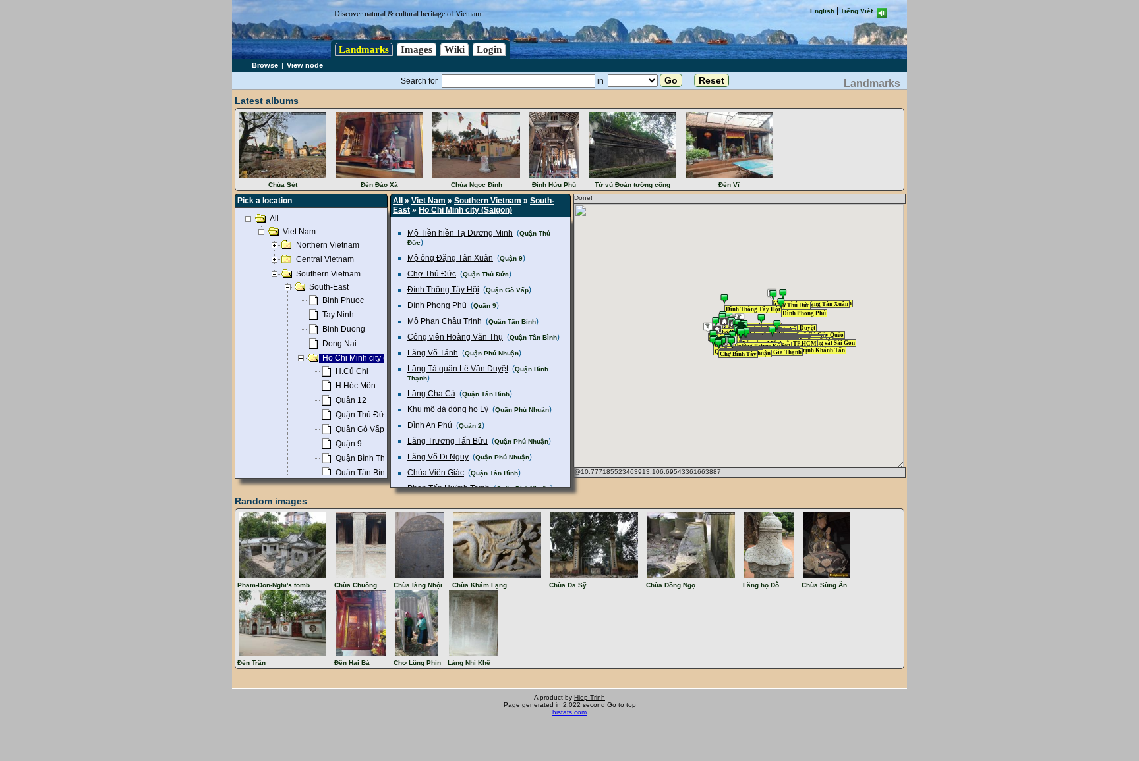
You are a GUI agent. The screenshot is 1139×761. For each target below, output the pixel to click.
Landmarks (364, 49)
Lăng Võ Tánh (432, 352)
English (822, 10)
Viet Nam (428, 200)
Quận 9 (511, 258)
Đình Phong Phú (437, 305)
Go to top (621, 704)
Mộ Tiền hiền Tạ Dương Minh (460, 233)
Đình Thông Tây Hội (443, 289)
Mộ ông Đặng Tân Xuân (450, 258)
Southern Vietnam (487, 200)
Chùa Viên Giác (435, 472)
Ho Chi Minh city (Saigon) (465, 210)
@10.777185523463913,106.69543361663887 (647, 471)
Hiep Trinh (589, 697)
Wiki (454, 49)
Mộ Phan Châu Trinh (444, 321)
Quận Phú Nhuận (492, 353)
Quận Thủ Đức (486, 274)
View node (305, 65)
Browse (265, 65)
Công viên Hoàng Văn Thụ (455, 337)
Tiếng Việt (856, 10)
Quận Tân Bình (512, 321)
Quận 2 (470, 425)
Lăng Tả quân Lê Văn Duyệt (457, 368)
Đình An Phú (429, 425)
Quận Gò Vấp (507, 290)
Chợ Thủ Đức (431, 273)
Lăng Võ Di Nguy (438, 456)
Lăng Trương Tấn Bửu (447, 441)
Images (416, 49)
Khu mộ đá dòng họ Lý (447, 409)
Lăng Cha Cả (431, 393)
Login (489, 49)
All (398, 200)
